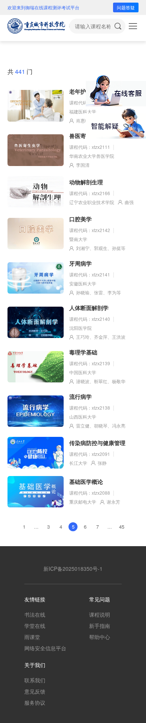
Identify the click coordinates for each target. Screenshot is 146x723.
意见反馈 (34, 691)
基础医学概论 (86, 482)
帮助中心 (99, 637)
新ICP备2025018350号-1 (73, 568)
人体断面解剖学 (89, 308)
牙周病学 (80, 263)
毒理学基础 (83, 352)
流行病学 (80, 396)
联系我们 (34, 680)
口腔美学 (80, 219)
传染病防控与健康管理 (97, 443)
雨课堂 (32, 637)
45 (121, 526)
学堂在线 (34, 625)
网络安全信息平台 (45, 648)
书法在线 (34, 614)
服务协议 (34, 702)
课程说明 (99, 614)
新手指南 (99, 625)
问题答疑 (126, 7)
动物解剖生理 (86, 182)
